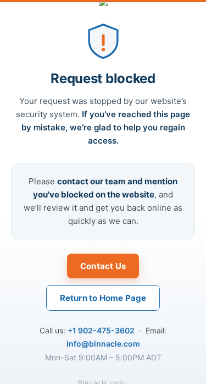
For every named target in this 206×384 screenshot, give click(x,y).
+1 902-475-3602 (101, 330)
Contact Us (103, 266)
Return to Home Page (103, 298)
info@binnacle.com (103, 343)
